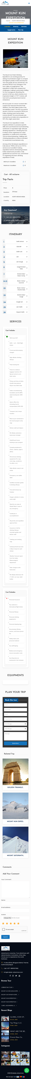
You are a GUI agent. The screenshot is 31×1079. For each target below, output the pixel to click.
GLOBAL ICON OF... (17, 1017)
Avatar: (3, 914)
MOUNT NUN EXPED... (15, 821)
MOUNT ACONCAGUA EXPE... (10, 991)
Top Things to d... (16, 1023)
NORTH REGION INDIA (18, 21)
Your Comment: (6, 879)
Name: (3, 900)
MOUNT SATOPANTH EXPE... (9, 994)
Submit (5, 937)
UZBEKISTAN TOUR (7, 987)
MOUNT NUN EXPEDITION (8, 1002)
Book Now (15, 743)
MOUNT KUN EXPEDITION (8, 998)
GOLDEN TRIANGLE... (15, 787)
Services (24, 26)
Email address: (5, 907)
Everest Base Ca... (16, 1037)
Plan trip (20, 30)
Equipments (11, 30)
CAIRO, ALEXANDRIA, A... (8, 1005)
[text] (18, 923)
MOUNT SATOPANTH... (15, 855)
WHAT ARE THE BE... (18, 1031)
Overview (7, 26)
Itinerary (15, 26)
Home (8, 21)
